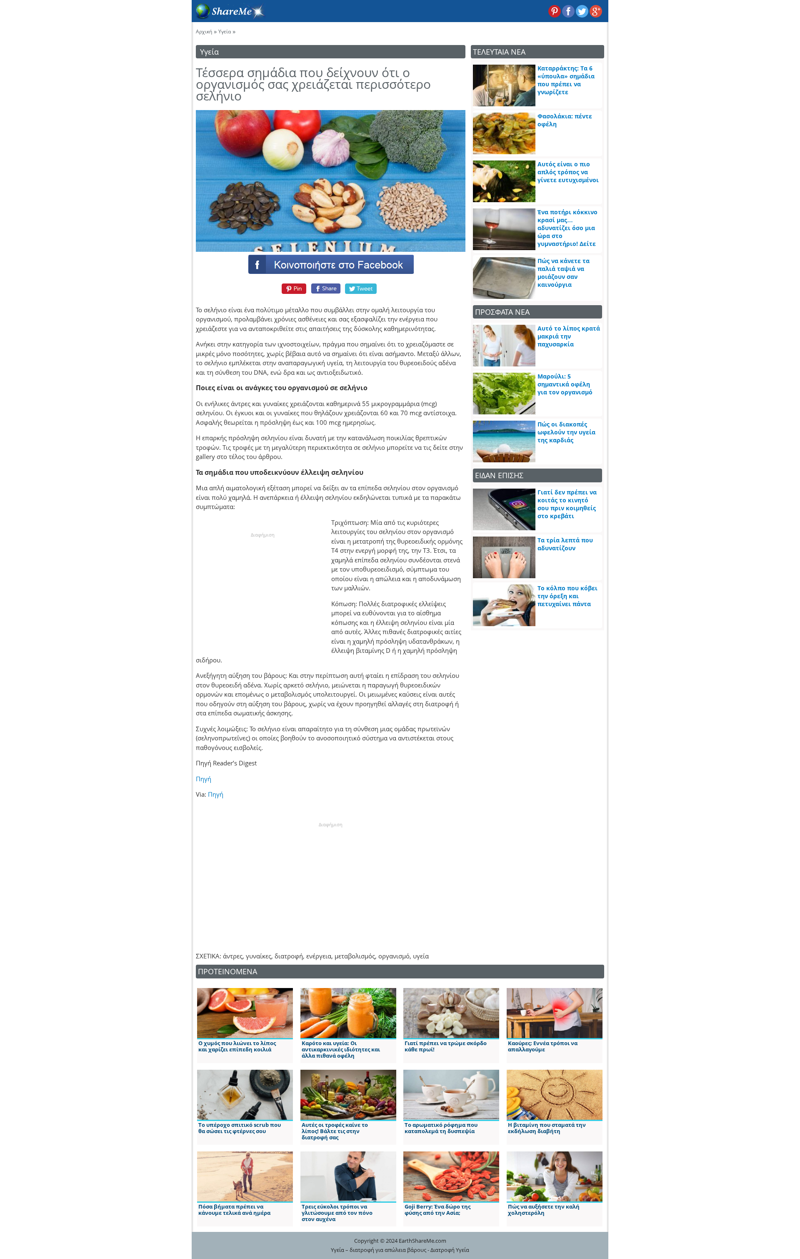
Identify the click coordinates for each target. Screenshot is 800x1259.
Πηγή (203, 779)
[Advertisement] (262, 590)
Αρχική (204, 31)
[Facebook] (330, 264)
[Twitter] (361, 288)
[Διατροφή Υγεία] (229, 17)
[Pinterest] (292, 288)
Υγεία (224, 31)
